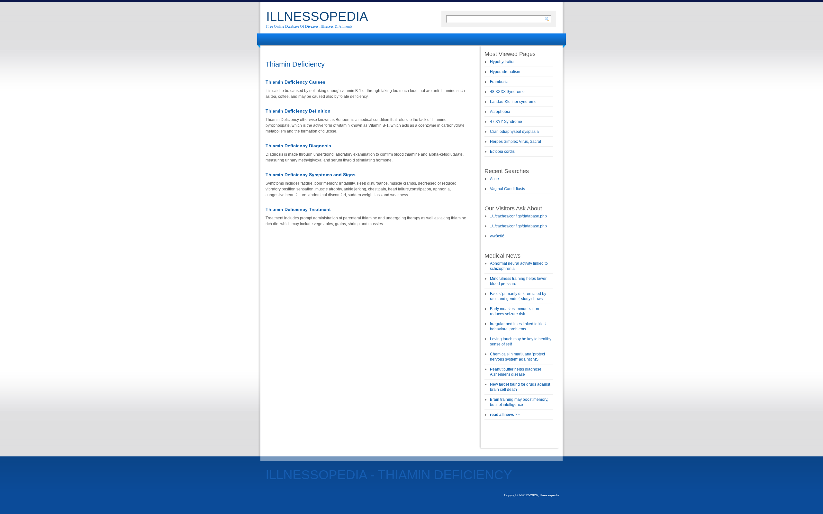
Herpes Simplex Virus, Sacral (515, 141)
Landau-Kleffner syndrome (513, 101)
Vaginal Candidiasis (507, 189)
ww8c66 (497, 236)
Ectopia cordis (502, 151)
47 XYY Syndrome (506, 121)
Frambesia (499, 81)
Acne (494, 179)
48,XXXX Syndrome (507, 91)
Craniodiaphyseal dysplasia (514, 131)
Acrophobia (500, 111)
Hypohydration (503, 62)
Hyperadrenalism (505, 71)
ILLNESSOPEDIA (317, 16)
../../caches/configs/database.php (518, 216)
